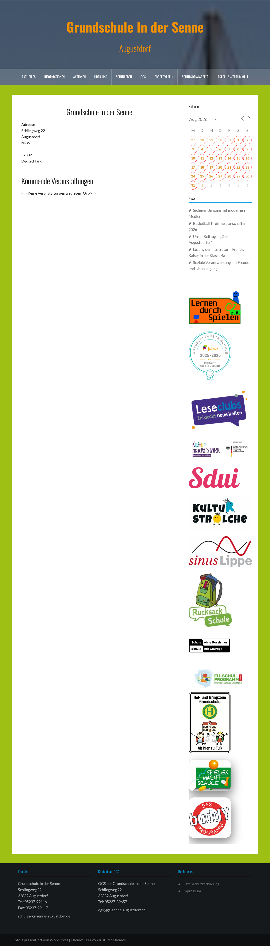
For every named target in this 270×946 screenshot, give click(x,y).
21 (229, 167)
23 (247, 167)
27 (193, 140)
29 (211, 140)
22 (238, 167)
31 (229, 140)
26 (211, 176)
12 (211, 158)
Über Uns (100, 76)
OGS (143, 76)
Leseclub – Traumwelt (232, 76)
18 (202, 167)
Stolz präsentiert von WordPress (41, 940)
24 (193, 176)
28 (202, 140)
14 (229, 158)
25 (202, 176)
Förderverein (164, 76)
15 (238, 158)
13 (220, 158)
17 (193, 167)
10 (193, 158)
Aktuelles (29, 76)
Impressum (191, 891)
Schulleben (124, 76)
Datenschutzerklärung (200, 884)
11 (202, 158)
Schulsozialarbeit (195, 76)
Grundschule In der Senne (135, 26)
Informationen (54, 76)
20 (220, 167)
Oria (87, 940)
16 (247, 158)
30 (220, 140)
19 (211, 167)
